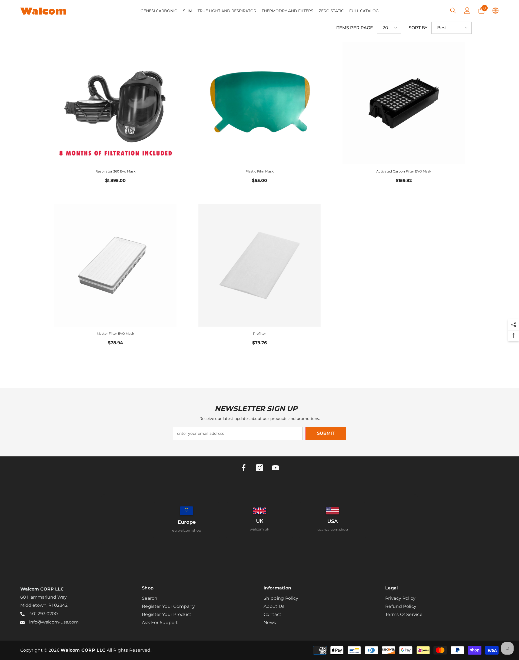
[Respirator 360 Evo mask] (115, 103)
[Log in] (467, 10)
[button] (389, 28)
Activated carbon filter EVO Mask (403, 171)
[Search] (453, 10)
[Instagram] (259, 468)
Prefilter (259, 333)
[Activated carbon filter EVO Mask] (404, 103)
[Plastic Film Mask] (259, 103)
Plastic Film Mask (259, 171)
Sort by (418, 27)
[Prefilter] (259, 265)
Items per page (354, 27)
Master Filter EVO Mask (115, 333)
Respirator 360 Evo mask (115, 171)
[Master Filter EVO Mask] (115, 265)
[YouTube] (275, 468)
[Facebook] (243, 468)
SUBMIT (326, 433)
